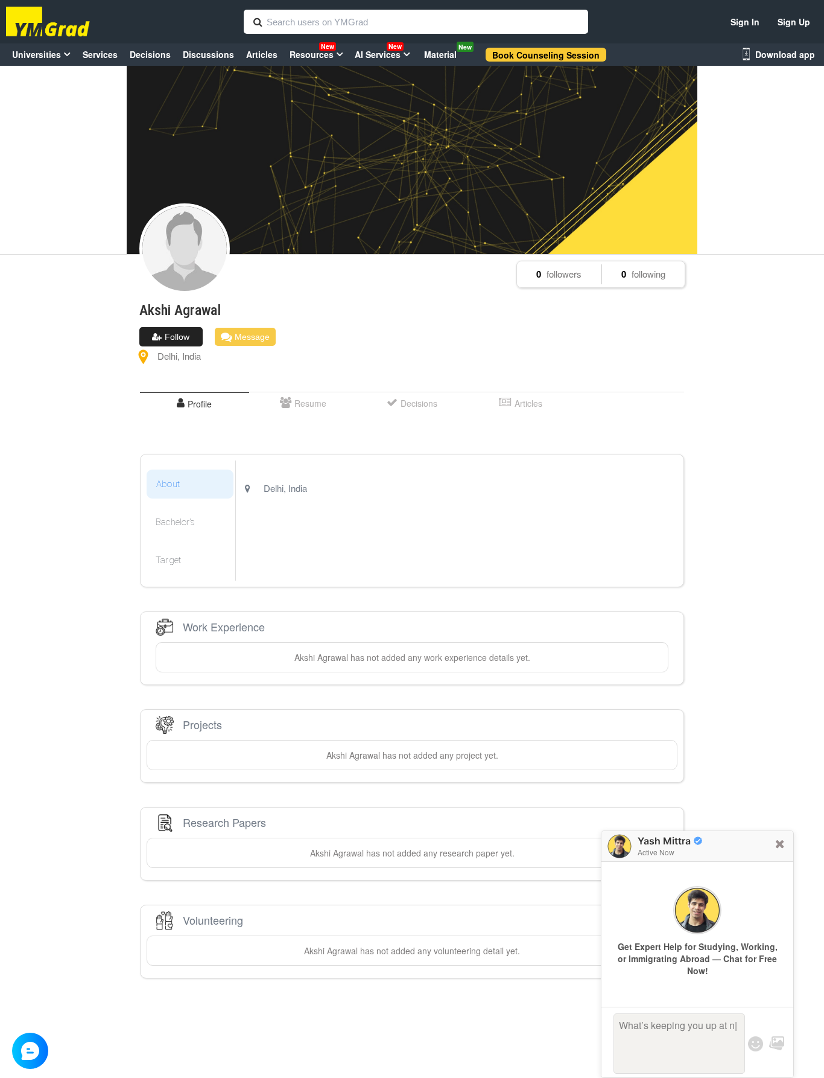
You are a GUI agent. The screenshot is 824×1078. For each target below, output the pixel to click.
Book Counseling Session (546, 55)
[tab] (194, 403)
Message (251, 337)
